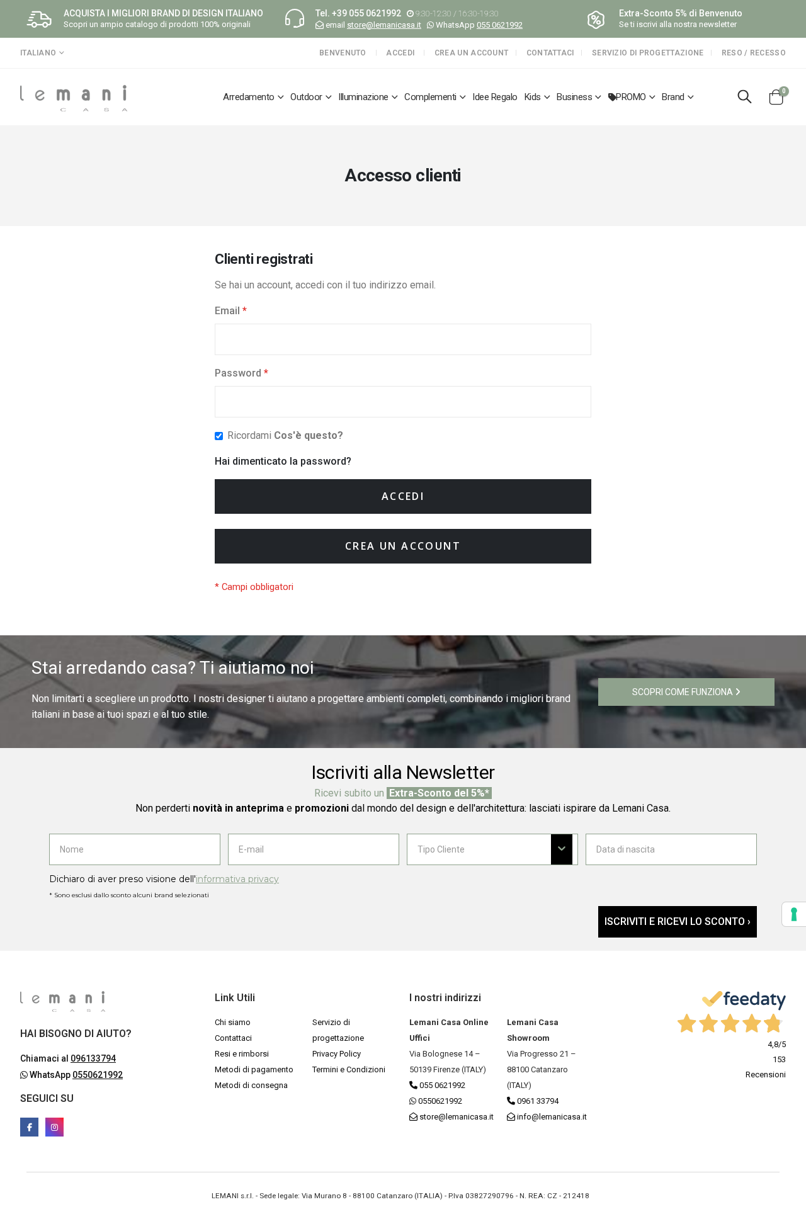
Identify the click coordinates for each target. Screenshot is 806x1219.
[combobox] (484, 849)
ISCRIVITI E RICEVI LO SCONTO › (677, 921)
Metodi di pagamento (254, 1069)
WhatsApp (75, 1075)
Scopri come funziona (683, 692)
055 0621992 (500, 25)
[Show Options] (561, 849)
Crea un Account (471, 52)
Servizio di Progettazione (648, 52)
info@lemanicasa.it (552, 1116)
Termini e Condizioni (348, 1069)
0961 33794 (537, 1101)
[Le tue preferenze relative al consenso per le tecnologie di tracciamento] (794, 914)
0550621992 (439, 1101)
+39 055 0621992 (366, 13)
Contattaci (550, 52)
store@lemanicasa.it (384, 25)
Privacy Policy (336, 1053)
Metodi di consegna (251, 1085)
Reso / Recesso (754, 52)
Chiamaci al (68, 1058)
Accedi (400, 52)
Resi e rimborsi (242, 1053)
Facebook (29, 1127)
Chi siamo (233, 1022)
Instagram (54, 1127)
